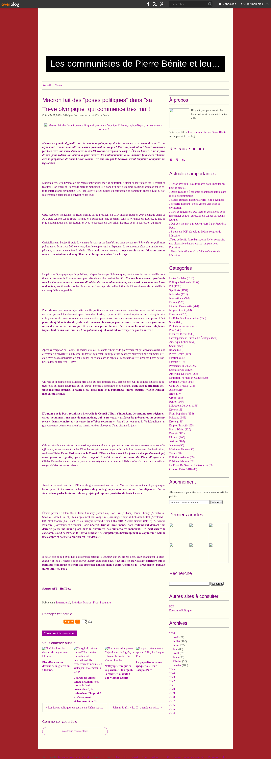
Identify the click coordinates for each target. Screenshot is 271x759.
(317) (177, 361)
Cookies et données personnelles (189, 757)
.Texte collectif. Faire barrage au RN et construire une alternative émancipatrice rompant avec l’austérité (197, 243)
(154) (181, 413)
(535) (181, 334)
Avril (176, 653)
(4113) (181, 278)
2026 (172, 633)
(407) (180, 353)
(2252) (184, 282)
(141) (176, 421)
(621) (183, 326)
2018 (172, 697)
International (63, 602)
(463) (176, 345)
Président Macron (81, 602)
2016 (172, 705)
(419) (176, 349)
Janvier (177, 665)
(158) (183, 405)
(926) (176, 302)
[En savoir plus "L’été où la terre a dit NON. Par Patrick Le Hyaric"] (199, 533)
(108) (177, 437)
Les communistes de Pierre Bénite (207, 132)
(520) (193, 338)
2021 (172, 685)
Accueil (46, 85)
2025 (172, 669)
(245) (181, 381)
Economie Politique (180, 610)
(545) (175, 330)
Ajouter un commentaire (75, 731)
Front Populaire (102, 602)
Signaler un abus (150, 757)
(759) (178, 314)
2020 (172, 689)
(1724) (175, 286)
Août (176, 637)
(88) (191, 465)
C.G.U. (165, 757)
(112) (177, 433)
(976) (179, 298)
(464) (182, 342)
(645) (175, 322)
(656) (187, 318)
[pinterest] (161, 4)
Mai (175, 649)
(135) (181, 425)
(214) (182, 385)
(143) (177, 417)
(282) (183, 365)
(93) (176, 445)
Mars (176, 657)
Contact (59, 85)
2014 (172, 712)
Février (177, 661)
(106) (177, 441)
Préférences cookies (217, 757)
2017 (172, 701)
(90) (181, 449)
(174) (175, 393)
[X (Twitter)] (154, 4)
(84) (183, 469)
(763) (180, 310)
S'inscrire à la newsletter (59, 633)
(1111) (178, 294)
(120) (180, 429)
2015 (172, 708)
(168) (176, 397)
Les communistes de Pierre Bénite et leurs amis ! (135, 63)
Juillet (176, 641)
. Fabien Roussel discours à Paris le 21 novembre (196, 199)
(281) (181, 369)
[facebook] (148, 4)
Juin (175, 645)
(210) (176, 389)
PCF (171, 606)
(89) (182, 457)
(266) (183, 373)
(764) (184, 306)
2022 (172, 681)
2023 (172, 677)
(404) (177, 357)
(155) (176, 409)
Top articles (121, 757)
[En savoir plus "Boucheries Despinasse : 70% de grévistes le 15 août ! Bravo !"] (199, 553)
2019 (172, 693)
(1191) (178, 290)
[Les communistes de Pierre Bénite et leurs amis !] (179, 118)
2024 (172, 673)
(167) (176, 401)
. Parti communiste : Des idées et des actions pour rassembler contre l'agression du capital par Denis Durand (197, 215)
